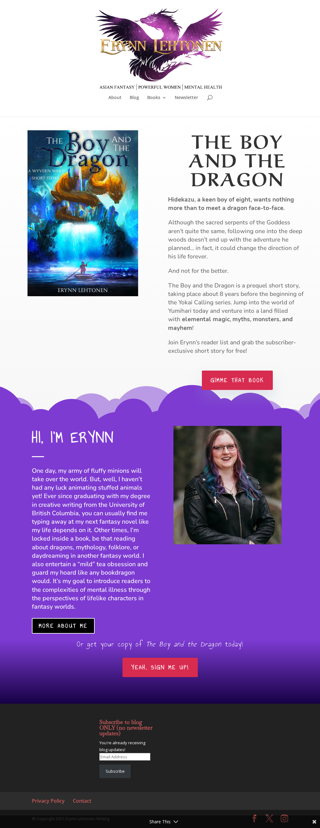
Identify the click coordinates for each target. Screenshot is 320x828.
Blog (134, 97)
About (115, 97)
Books (153, 97)
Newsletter (186, 97)
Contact (82, 800)
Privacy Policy (48, 800)
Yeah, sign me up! (160, 667)
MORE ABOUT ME (63, 625)
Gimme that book (237, 380)
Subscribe (115, 771)
